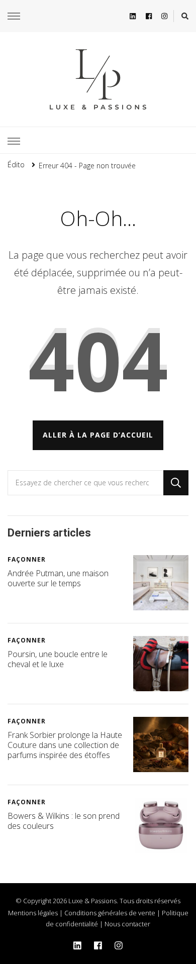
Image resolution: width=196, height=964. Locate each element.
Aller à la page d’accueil (98, 435)
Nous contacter (127, 923)
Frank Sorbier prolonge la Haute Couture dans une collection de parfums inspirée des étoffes (65, 745)
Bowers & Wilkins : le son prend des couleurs (64, 820)
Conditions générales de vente (109, 912)
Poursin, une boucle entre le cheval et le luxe (58, 659)
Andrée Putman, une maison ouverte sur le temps (58, 578)
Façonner (27, 559)
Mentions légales (33, 912)
